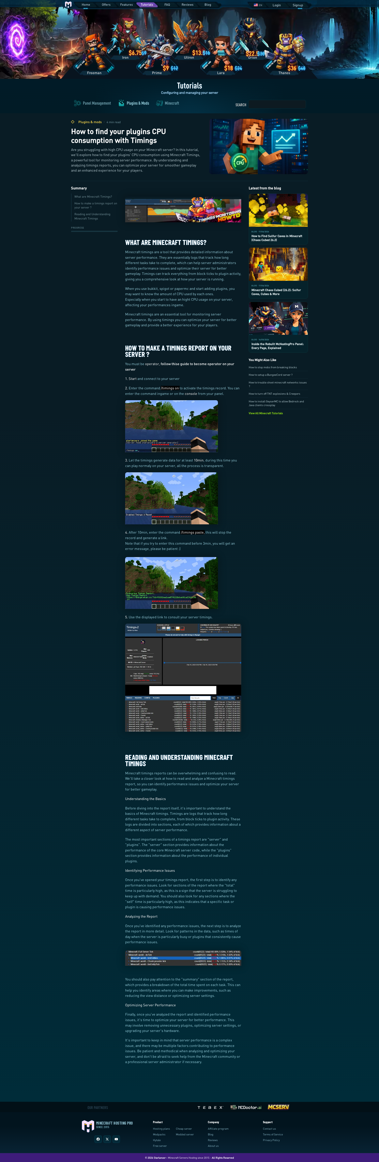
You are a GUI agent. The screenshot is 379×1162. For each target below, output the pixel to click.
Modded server (185, 1134)
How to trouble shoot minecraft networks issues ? (278, 384)
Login (277, 5)
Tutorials (147, 4)
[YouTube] (116, 1139)
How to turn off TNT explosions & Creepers (274, 393)
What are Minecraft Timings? (93, 196)
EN (260, 5)
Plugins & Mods (138, 103)
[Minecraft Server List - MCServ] (278, 1106)
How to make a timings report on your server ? (95, 205)
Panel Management (97, 103)
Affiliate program (218, 1128)
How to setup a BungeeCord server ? (271, 374)
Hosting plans (161, 1128)
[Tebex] (211, 1106)
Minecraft (172, 103)
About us (213, 1145)
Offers (106, 4)
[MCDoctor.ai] (246, 1106)
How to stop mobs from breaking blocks (273, 367)
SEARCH (240, 104)
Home (86, 4)
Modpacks (159, 1134)
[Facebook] (98, 1139)
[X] (107, 1139)
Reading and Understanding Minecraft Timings (92, 216)
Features (126, 4)
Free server (160, 1145)
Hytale (157, 1140)
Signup (298, 5)
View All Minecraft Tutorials (266, 413)
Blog (208, 4)
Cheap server (184, 1128)
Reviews (187, 4)
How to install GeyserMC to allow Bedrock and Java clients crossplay (276, 403)
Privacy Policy (271, 1140)
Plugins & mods (90, 122)
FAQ (167, 4)
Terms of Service (273, 1134)
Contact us (269, 1128)
